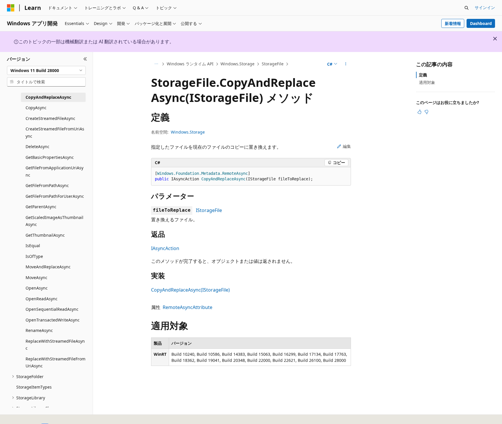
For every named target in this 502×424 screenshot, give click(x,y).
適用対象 (427, 82)
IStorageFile (209, 210)
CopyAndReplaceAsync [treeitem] (48, 97)
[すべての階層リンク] (156, 64)
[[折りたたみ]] (85, 59)
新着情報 (453, 23)
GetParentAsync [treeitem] (41, 206)
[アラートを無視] (495, 38)
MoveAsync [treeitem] (36, 277)
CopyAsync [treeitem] (36, 107)
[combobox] (46, 70)
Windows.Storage (237, 64)
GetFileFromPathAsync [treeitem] (47, 185)
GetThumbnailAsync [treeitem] (45, 235)
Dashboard (481, 23)
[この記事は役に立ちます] (419, 111)
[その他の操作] (346, 64)
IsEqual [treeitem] (33, 245)
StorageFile (273, 64)
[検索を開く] (466, 8)
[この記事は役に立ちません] (426, 111)
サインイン (485, 7)
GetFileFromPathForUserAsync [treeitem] (55, 196)
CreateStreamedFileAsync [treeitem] (50, 118)
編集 (347, 146)
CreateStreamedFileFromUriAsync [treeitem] (55, 132)
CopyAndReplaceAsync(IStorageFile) (190, 290)
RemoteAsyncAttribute (187, 307)
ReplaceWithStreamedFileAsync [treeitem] (55, 344)
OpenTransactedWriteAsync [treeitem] (53, 320)
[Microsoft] (11, 8)
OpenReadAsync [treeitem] (42, 298)
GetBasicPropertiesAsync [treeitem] (50, 157)
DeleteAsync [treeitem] (37, 146)
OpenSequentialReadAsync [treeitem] (52, 309)
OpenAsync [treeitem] (37, 288)
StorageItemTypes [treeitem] (34, 387)
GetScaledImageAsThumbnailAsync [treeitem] (54, 221)
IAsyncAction (165, 248)
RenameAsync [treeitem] (39, 330)
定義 (423, 75)
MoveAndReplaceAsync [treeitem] (48, 267)
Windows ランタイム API (190, 64)
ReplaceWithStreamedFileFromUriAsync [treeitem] (55, 362)
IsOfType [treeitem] (34, 256)
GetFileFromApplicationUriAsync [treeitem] (54, 171)
